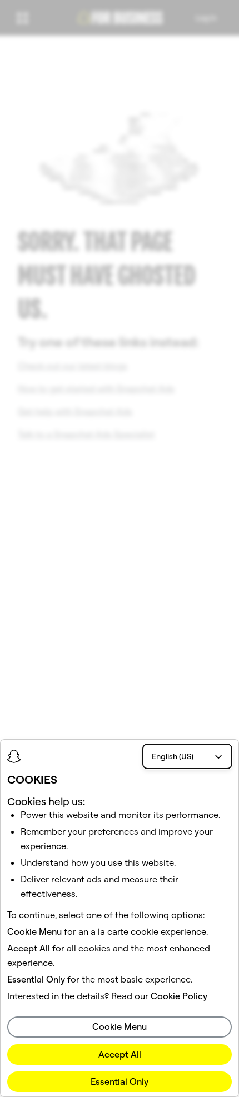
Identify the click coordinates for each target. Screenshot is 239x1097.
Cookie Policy (179, 995)
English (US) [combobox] (172, 756)
